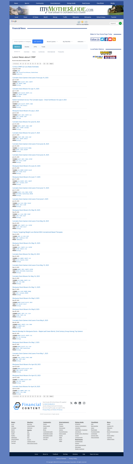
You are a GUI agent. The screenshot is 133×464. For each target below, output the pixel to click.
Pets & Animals (95, 437)
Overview (26, 52)
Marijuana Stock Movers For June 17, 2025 (26, 177)
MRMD (17, 205)
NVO (24, 236)
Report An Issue (94, 454)
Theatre (61, 426)
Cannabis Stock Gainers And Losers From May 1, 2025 (30, 353)
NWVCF (26, 138)
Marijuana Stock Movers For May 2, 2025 (25, 342)
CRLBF (24, 160)
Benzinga (18, 85)
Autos (92, 428)
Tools (43, 47)
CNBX (24, 83)
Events (45, 424)
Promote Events (95, 432)
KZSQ (60, 439)
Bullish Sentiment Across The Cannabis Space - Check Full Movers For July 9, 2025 (39, 100)
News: (13, 422)
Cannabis (26, 127)
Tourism (113, 17)
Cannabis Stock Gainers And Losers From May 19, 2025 (30, 265)
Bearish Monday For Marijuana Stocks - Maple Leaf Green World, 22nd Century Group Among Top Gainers (47, 331)
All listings (77, 424)
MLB (28, 434)
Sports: (29, 430)
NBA (28, 436)
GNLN (26, 260)
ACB (18, 148)
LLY (22, 236)
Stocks (27, 47)
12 (44, 63)
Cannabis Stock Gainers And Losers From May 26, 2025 (30, 221)
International (51, 52)
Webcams (76, 17)
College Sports (31, 441)
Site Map (65, 454)
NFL (28, 432)
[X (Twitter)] (71, 406)
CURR (26, 137)
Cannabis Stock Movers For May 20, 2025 (26, 254)
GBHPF (20, 83)
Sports (27, 3)
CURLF (17, 127)
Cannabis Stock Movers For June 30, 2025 (26, 122)
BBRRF (19, 82)
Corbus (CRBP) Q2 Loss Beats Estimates (25, 67)
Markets (17, 47)
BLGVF (23, 82)
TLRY (21, 105)
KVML (60, 437)
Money (55, 17)
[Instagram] (84, 406)
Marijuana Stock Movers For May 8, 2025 (25, 309)
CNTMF (25, 94)
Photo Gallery (110, 435)
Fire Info (45, 439)
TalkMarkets (19, 239)
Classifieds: (94, 422)
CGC (31, 93)
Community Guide (48, 432)
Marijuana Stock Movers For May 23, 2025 (26, 243)
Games (61, 430)
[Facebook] (75, 406)
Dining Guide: (79, 422)
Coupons (109, 437)
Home (36, 454)
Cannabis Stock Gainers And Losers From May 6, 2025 (30, 320)
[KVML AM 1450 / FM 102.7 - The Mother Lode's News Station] (106, 52)
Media (113, 3)
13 (47, 63)
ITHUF (24, 172)
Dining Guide (71, 3)
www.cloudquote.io (49, 404)
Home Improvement (80, 445)
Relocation (78, 447)
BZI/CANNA (19, 194)
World (45, 17)
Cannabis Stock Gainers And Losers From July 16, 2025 (30, 78)
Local (16, 17)
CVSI (17, 83)
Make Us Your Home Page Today (101, 34)
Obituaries (87, 17)
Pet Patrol (45, 437)
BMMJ (29, 148)
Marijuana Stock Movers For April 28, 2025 (26, 364)
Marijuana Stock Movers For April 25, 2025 (26, 375)
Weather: (30, 422)
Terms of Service (61, 458)
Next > (51, 63)
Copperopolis (79, 437)
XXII (17, 337)
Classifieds (100, 3)
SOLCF (20, 160)
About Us (45, 454)
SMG (17, 359)
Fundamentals (79, 441)
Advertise (75, 454)
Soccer (29, 439)
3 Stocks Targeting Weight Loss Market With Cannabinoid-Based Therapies (37, 232)
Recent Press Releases (25, 72)
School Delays (101, 17)
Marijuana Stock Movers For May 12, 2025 (26, 287)
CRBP (18, 71)
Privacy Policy (46, 410)
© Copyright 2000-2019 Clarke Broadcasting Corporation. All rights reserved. (67, 462)
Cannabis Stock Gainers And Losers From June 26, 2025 (30, 144)
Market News (34, 72)
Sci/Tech (13, 441)
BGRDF (26, 170)
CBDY (26, 82)
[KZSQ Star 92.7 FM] (97, 57)
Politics (13, 435)
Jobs (92, 424)
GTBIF (21, 348)
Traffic (65, 17)
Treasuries (61, 52)
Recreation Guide (47, 435)
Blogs (44, 430)
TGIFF (25, 116)
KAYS (17, 160)
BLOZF (23, 93)
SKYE (27, 236)
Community (40, 3)
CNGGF (29, 203)
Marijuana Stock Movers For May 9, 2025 (25, 298)
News (16, 3)
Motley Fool (19, 74)
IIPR (17, 326)
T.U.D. (108, 433)
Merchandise (94, 426)
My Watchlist (66, 41)
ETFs (35, 47)
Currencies (41, 52)
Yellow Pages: (110, 439)
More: (109, 422)
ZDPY (26, 183)
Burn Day (29, 424)
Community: (47, 422)
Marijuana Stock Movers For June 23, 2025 (26, 166)
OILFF (24, 216)
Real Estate (86, 3)
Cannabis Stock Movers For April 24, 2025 (26, 387)
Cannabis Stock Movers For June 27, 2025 (26, 133)
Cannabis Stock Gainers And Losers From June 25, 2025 (30, 155)
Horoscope (62, 428)
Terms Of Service (57, 410)
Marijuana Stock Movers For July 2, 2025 (25, 111)
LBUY (21, 205)
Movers (25, 105)
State (25, 17)
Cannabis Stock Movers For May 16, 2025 (26, 276)
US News (35, 17)
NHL (28, 437)
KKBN (60, 441)
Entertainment (55, 3)
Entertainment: (64, 422)
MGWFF (26, 149)
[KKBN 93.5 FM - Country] (110, 57)
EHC (20, 381)
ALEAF (21, 291)
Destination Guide (48, 433)
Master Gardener (79, 449)
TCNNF (21, 127)
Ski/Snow (29, 428)
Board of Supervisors (112, 432)
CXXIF (29, 137)
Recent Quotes (51, 41)
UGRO (17, 138)
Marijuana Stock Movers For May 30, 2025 (26, 210)
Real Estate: (79, 439)
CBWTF (31, 82)
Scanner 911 (110, 426)
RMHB (31, 194)
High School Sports (32, 443)
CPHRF (19, 137)
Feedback (55, 454)
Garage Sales (94, 435)
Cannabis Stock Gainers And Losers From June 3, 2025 (30, 199)
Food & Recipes (63, 432)
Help (84, 454)
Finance (77, 443)
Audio (108, 424)
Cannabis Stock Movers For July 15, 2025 (25, 89)
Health (45, 428)
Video (108, 430)
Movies (61, 424)
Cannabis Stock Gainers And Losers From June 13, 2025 (30, 188)
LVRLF (17, 116)
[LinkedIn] (80, 406)
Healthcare (22, 238)
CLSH (23, 192)
